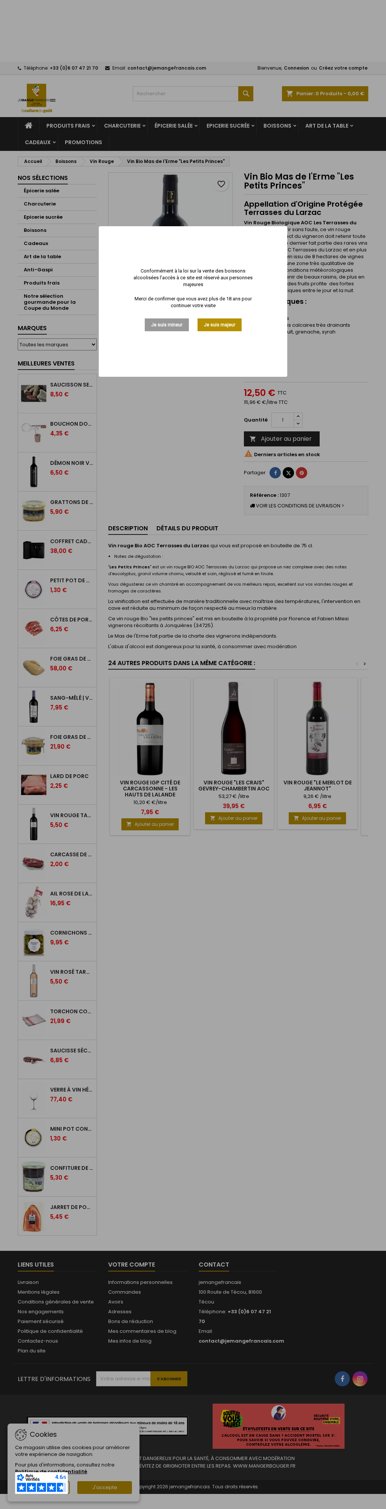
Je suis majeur (219, 324)
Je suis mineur (166, 324)
